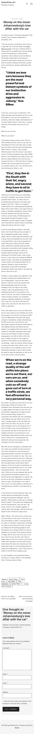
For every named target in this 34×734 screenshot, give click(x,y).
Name (5, 674)
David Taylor (13, 579)
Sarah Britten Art (8, 2)
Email (5, 683)
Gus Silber (11, 581)
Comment (6, 648)
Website (5, 692)
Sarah (21, 19)
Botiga (17, 727)
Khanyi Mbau (16, 584)
